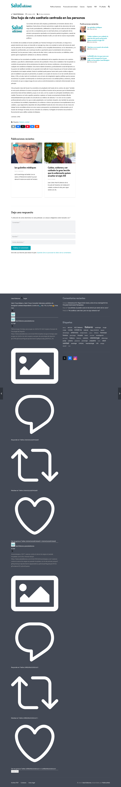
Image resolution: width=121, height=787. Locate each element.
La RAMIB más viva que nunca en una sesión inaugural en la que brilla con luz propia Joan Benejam (98, 58)
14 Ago (13, 548)
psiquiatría (93, 341)
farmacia (96, 333)
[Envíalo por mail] (13, 126)
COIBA (64, 330)
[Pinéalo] (27, 126)
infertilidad (92, 335)
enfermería (74, 332)
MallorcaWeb (106, 783)
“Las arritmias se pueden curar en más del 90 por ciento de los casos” (88, 308)
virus (69, 346)
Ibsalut (86, 335)
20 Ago (13, 323)
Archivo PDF (15, 783)
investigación (100, 335)
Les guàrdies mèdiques (94, 27)
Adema (64, 327)
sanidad (27, 122)
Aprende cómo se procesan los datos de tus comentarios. (54, 252)
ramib (99, 341)
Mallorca (71, 338)
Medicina (78, 338)
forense (65, 335)
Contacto (23, 783)
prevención (77, 341)
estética (90, 333)
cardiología (98, 328)
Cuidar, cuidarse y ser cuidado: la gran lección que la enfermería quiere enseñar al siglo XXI (97, 38)
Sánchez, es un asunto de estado (97, 47)
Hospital (80, 335)
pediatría (70, 341)
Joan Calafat (65, 338)
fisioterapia (103, 333)
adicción (70, 328)
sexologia (74, 343)
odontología (95, 338)
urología (102, 343)
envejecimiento (83, 333)
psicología (85, 341)
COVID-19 (78, 330)
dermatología (66, 333)
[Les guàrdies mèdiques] (83, 29)
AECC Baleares (78, 327)
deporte (102, 330)
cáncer (86, 330)
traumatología (90, 343)
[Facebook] (70, 358)
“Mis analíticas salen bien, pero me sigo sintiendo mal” (84, 310)
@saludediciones (29, 321)
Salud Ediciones (18, 14)
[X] (64, 358)
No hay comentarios (44, 14)
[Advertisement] (95, 75)
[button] (109, 7)
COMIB (70, 330)
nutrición (85, 338)
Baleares (21, 122)
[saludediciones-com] (21, 5)
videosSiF (64, 346)
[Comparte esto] (18, 126)
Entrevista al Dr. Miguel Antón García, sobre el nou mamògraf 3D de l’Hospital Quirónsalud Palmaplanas (85, 304)
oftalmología (104, 338)
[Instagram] (75, 358)
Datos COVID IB (94, 330)
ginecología (73, 335)
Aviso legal (31, 783)
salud (104, 340)
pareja (64, 341)
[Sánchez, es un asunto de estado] (83, 49)
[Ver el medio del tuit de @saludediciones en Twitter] (34, 389)
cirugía (104, 327)
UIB (97, 343)
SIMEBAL (81, 343)
